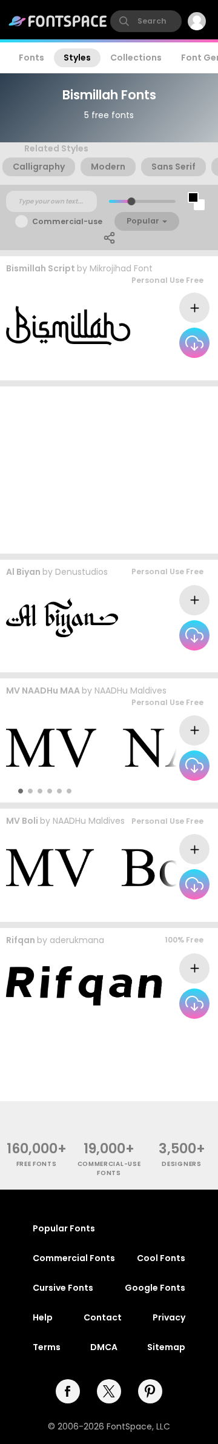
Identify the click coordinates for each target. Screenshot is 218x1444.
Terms (47, 1347)
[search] (146, 21)
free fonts (36, 1163)
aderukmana (77, 940)
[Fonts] (58, 21)
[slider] (131, 201)
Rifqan (20, 940)
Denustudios (81, 572)
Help (43, 1317)
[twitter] (109, 1391)
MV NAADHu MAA (43, 690)
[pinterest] (150, 1391)
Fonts (31, 57)
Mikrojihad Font (121, 268)
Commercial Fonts (74, 1258)
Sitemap (166, 1347)
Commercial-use (67, 221)
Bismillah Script (40, 268)
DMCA (103, 1347)
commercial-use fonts (109, 1168)
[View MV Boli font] (110, 867)
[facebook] (68, 1391)
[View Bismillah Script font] (69, 325)
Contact (103, 1317)
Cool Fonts (161, 1258)
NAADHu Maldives (130, 690)
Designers (181, 1163)
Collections (136, 57)
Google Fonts (155, 1288)
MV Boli (22, 821)
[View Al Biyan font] (62, 617)
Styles (77, 57)
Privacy (169, 1317)
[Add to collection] (194, 308)
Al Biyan (23, 572)
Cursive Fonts (63, 1288)
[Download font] (194, 343)
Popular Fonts (64, 1228)
